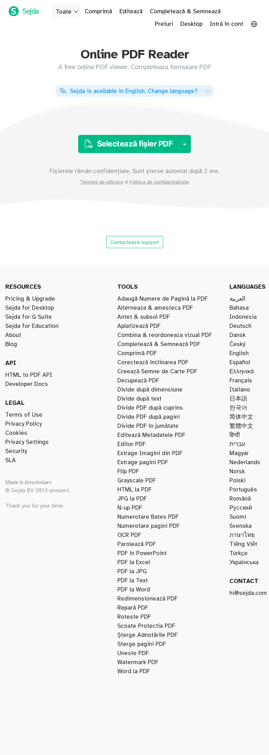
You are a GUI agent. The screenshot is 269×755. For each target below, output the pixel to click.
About (13, 335)
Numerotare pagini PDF (148, 526)
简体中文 (241, 417)
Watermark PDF (137, 662)
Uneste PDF (133, 653)
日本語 (238, 399)
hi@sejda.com (248, 593)
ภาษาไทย (242, 535)
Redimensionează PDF (147, 599)
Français (240, 381)
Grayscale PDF (136, 480)
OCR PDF (129, 535)
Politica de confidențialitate (159, 182)
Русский (240, 508)
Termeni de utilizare (101, 182)
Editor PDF (131, 444)
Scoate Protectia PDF (146, 626)
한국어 (238, 408)
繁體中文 (241, 426)
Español (239, 362)
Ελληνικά (241, 371)
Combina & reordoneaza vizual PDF (164, 335)
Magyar (239, 453)
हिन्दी (234, 435)
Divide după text (139, 399)
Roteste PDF (134, 617)
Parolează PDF (136, 544)
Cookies (16, 433)
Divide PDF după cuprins (150, 408)
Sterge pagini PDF (141, 644)
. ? (134, 91)
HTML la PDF (134, 490)
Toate (63, 12)
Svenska (240, 526)
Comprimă (98, 11)
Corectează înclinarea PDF (152, 362)
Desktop (191, 24)
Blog (11, 344)
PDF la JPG (132, 571)
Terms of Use (23, 415)
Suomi (237, 517)
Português (243, 490)
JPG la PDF (132, 499)
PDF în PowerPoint (142, 553)
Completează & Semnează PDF (158, 344)
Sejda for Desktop (29, 308)
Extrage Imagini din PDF (149, 453)
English (239, 353)
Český (237, 344)
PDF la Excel (133, 562)
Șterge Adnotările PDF (147, 635)
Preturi (164, 24)
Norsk (237, 471)
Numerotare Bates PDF (148, 517)
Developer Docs (26, 384)
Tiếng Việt (243, 544)
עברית (237, 444)
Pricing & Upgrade (30, 299)
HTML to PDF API (28, 375)
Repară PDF (132, 608)
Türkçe (238, 553)
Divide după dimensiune (149, 390)
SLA (10, 460)
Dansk (237, 335)
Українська (243, 562)
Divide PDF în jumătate (148, 426)
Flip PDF (128, 471)
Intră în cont (226, 24)
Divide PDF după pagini (148, 417)
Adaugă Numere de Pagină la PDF (162, 299)
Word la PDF (133, 671)
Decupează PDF (138, 381)
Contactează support (134, 242)
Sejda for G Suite (28, 317)
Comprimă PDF (137, 353)
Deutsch (240, 326)
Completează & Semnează (185, 11)
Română (240, 499)
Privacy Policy (23, 424)
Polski (237, 480)
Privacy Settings (27, 442)
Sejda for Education (31, 326)
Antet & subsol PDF (143, 317)
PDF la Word (133, 590)
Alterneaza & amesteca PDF (155, 308)
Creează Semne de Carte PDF (157, 371)
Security (16, 451)
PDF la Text (132, 580)
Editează (131, 11)
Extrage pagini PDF (142, 462)
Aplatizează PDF (138, 326)
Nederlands (244, 462)
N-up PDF (129, 508)
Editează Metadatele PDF (151, 435)
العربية (237, 299)
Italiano (239, 390)
